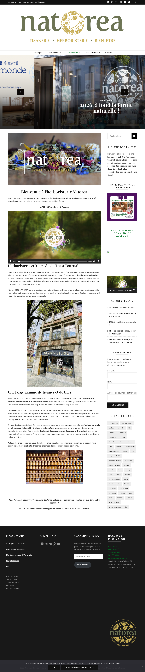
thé (119, 484)
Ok (54, 667)
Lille (133, 451)
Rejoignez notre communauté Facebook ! (122, 233)
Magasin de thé (114, 456)
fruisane (131, 442)
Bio (129, 428)
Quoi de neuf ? (54, 52)
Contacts (108, 52)
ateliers (111, 428)
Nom (109, 382)
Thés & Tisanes (91, 52)
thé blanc (112, 488)
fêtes (110, 447)
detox (123, 437)
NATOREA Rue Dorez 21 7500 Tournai (114, 549)
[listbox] (72, 92)
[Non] (142, 666)
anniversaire (113, 423)
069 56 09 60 (114, 555)
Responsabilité (12, 560)
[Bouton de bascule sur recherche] (135, 2)
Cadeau (112, 433)
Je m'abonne (82, 564)
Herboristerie (73, 52)
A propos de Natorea (15, 543)
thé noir (122, 493)
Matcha (126, 465)
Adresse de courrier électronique (122, 393)
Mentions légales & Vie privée (19, 555)
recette (118, 474)
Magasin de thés (115, 461)
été (126, 507)
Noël (119, 470)
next (124, 92)
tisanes (120, 498)
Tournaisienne (114, 502)
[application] (54, 237)
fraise (122, 442)
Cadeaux (122, 433)
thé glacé (112, 493)
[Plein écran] (98, 261)
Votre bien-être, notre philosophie (31, 2)
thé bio (126, 484)
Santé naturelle (114, 479)
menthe (111, 470)
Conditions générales (15, 549)
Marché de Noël (114, 465)
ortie (110, 474)
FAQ (8, 566)
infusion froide (114, 451)
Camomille (113, 437)
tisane (111, 498)
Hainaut (119, 447)
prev (20, 92)
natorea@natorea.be (117, 558)
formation (112, 442)
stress (126, 479)
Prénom (111, 371)
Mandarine (128, 461)
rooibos (127, 474)
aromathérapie (127, 423)
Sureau (111, 484)
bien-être (121, 428)
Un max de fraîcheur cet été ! (122, 307)
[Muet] (94, 261)
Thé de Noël (124, 488)
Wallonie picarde (115, 507)
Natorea (11, 2)
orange (128, 470)
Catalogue (37, 52)
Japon (125, 451)
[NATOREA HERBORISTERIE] (113, 252)
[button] (54, 237)
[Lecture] (11, 261)
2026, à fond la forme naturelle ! (72, 107)
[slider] (52, 261)
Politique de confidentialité (80, 667)
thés (130, 493)
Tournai (129, 498)
